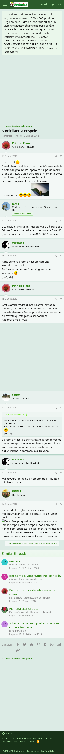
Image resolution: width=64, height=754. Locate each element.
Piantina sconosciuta (23, 609)
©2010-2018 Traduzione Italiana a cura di (28, 751)
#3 (61, 255)
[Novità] (52, 4)
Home (31, 741)
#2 (61, 220)
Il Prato (22, 630)
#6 (61, 472)
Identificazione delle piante (32, 578)
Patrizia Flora (11, 135)
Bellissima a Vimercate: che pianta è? (35, 576)
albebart (13, 578)
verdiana (18, 242)
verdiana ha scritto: (14, 414)
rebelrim (13, 630)
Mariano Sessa (16, 612)
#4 (61, 298)
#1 (61, 156)
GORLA (16, 491)
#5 (61, 407)
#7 (61, 504)
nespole (14, 561)
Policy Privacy (9, 741)
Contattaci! (8, 738)
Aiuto (22, 741)
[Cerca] (59, 4)
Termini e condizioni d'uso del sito (34, 738)
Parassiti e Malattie (28, 564)
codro (16, 394)
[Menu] (5, 4)
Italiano (9, 733)
